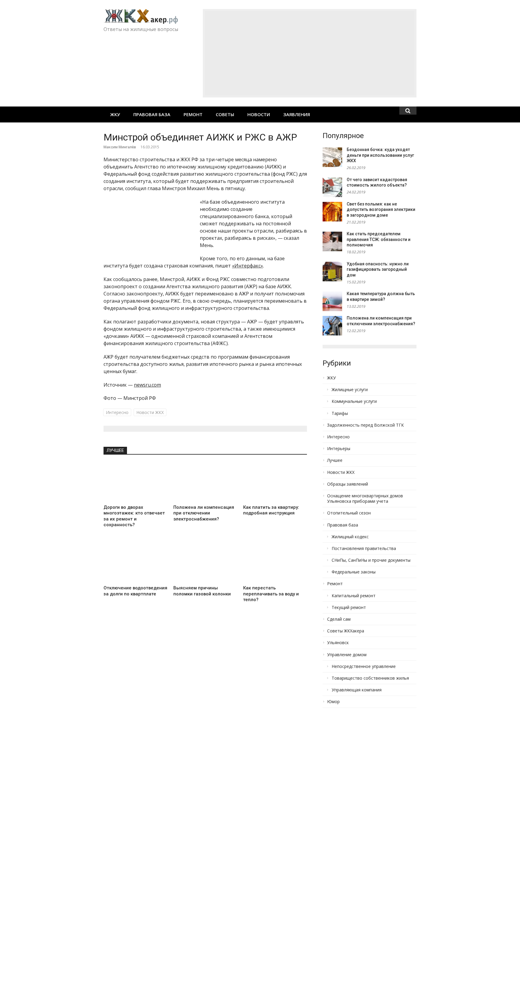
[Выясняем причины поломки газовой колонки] (205, 562)
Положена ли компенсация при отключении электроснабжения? (203, 513)
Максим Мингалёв (120, 147)
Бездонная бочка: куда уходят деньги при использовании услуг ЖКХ (380, 155)
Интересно (117, 412)
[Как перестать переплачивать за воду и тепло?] (275, 562)
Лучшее (115, 450)
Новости (258, 114)
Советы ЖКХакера (345, 631)
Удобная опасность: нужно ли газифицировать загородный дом (378, 269)
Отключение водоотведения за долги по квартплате (135, 591)
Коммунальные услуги (354, 401)
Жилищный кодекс (350, 536)
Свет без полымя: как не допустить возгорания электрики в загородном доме (381, 210)
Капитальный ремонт (354, 595)
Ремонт (193, 114)
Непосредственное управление (364, 666)
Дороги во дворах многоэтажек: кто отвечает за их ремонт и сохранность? (134, 516)
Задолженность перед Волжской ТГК (365, 425)
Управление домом (347, 654)
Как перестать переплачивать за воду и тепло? (271, 593)
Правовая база (151, 114)
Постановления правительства (364, 548)
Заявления (296, 114)
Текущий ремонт (349, 607)
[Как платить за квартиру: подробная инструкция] (275, 481)
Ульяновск (338, 642)
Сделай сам (339, 619)
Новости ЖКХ (150, 412)
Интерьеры (338, 448)
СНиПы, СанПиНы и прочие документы (371, 560)
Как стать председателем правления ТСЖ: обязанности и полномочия (378, 239)
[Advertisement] (309, 53)
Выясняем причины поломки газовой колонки (202, 591)
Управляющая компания (357, 690)
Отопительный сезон (349, 513)
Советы (225, 114)
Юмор (333, 701)
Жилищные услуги (350, 389)
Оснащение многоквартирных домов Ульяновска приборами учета (365, 498)
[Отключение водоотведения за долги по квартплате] (135, 562)
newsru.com (147, 384)
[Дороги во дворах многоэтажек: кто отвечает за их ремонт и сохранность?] (135, 481)
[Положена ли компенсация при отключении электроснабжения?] (205, 481)
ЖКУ (115, 114)
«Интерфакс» (247, 265)
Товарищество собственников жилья (370, 678)
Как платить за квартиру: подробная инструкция (271, 510)
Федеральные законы (354, 572)
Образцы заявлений (347, 484)
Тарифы (340, 413)
